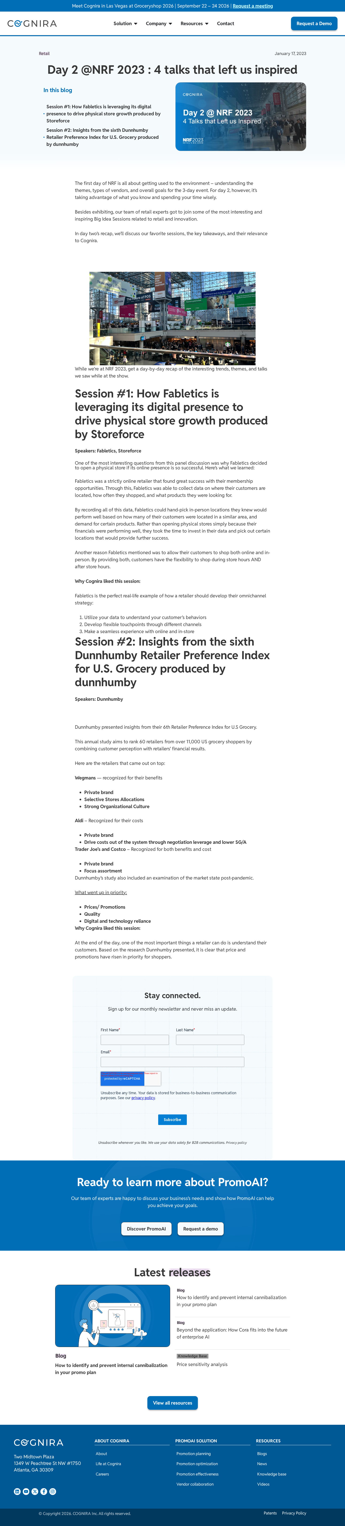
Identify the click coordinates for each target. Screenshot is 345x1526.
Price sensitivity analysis (202, 1364)
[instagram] (52, 1491)
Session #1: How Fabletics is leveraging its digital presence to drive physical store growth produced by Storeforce (103, 114)
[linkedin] (17, 1491)
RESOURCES (268, 1441)
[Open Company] (170, 23)
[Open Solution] (135, 23)
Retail (44, 53)
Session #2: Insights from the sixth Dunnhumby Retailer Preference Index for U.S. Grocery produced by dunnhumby (102, 137)
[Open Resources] (207, 23)
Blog (60, 1356)
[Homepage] (32, 23)
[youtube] (26, 1491)
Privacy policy (236, 1143)
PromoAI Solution (196, 1441)
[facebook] (43, 1491)
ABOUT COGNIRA (112, 1441)
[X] (34, 1491)
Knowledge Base (192, 1356)
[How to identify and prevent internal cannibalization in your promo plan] (112, 1316)
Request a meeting (253, 6)
